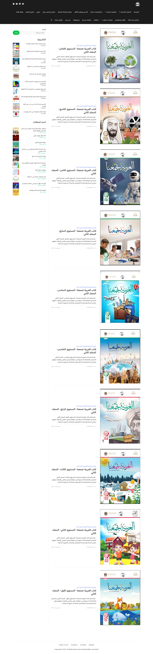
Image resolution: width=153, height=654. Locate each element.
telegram (83, 645)
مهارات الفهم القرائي (40, 142)
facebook (74, 645)
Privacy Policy (63, 645)
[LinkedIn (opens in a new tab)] (19, 4)
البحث (44, 29)
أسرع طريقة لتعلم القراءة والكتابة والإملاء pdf (33, 96)
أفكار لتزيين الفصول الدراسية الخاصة (36, 51)
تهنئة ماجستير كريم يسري (39, 156)
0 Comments (90, 66)
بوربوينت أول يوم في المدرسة (37, 74)
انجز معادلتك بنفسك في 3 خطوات (36, 66)
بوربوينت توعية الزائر (40, 170)
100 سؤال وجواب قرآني (39, 135)
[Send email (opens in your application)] (16, 4)
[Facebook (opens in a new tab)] (23, 4)
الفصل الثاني (83, 45)
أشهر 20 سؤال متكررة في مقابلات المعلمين (34, 183)
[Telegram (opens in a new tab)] (13, 4)
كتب (77, 45)
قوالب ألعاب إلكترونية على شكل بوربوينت (35, 111)
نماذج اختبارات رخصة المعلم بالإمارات (36, 43)
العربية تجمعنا (92, 45)
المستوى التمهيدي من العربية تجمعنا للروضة (33, 89)
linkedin (91, 645)
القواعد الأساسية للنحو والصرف (37, 190)
